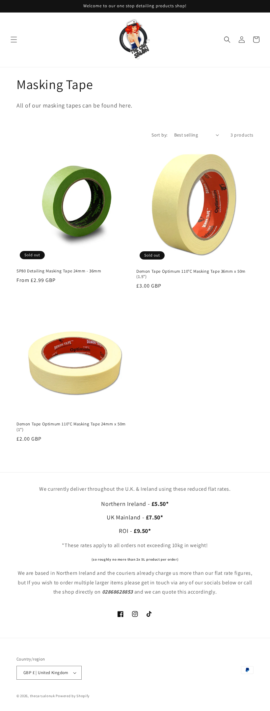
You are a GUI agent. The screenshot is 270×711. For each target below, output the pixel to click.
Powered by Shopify (73, 696)
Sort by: (159, 135)
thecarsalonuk (42, 696)
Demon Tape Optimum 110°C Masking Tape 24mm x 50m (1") (71, 426)
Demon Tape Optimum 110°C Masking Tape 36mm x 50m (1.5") (191, 274)
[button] (14, 39)
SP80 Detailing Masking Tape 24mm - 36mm (58, 271)
